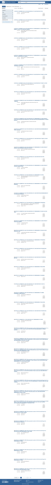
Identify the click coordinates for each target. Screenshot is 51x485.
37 (28, 477)
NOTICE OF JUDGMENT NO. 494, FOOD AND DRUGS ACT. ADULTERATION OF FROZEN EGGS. (30, 248)
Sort (40, 8)
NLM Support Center (40, 480)
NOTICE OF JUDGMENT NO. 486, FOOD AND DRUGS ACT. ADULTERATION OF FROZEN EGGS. (30, 310)
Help (42, 4)
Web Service (46, 4)
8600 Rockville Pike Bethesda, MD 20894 (17, 481)
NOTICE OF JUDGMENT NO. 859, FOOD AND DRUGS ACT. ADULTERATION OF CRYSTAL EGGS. (31, 109)
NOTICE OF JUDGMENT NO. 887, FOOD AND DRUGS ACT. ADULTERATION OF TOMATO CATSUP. (31, 74)
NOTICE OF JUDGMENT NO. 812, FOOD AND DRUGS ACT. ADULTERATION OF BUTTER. (29, 156)
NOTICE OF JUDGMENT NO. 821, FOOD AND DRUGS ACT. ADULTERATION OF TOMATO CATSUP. (31, 138)
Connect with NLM (4, 480)
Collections (4, 10)
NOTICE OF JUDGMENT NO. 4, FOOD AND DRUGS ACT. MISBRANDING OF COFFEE (29, 319)
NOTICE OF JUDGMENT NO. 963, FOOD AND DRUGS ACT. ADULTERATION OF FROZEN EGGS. (30, 19)
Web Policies (27, 480)
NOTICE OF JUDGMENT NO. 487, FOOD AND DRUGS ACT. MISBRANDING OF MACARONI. (30, 302)
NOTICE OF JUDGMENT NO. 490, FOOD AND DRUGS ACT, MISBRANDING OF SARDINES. (30, 275)
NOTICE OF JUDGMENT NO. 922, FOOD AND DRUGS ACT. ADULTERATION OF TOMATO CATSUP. (31, 46)
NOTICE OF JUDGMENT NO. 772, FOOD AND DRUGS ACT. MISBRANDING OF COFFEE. (29, 174)
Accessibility (39, 481)
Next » (22, 8)
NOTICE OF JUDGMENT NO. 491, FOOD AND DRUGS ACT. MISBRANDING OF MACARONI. (30, 266)
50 (46, 8)
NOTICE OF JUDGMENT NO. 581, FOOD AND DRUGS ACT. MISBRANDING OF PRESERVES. (30, 202)
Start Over (4, 6)
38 (30, 477)
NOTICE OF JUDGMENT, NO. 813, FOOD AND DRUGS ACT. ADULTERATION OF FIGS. (29, 11)
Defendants (4, 14)
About (40, 4)
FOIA (26, 481)
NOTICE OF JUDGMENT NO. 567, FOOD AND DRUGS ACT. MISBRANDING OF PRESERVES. (30, 239)
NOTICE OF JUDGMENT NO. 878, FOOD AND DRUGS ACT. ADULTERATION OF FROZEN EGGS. (30, 91)
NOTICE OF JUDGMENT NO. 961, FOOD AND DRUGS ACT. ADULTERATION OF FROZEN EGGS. (30, 38)
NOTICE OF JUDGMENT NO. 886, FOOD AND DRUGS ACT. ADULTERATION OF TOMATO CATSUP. (31, 83)
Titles (3, 12)
